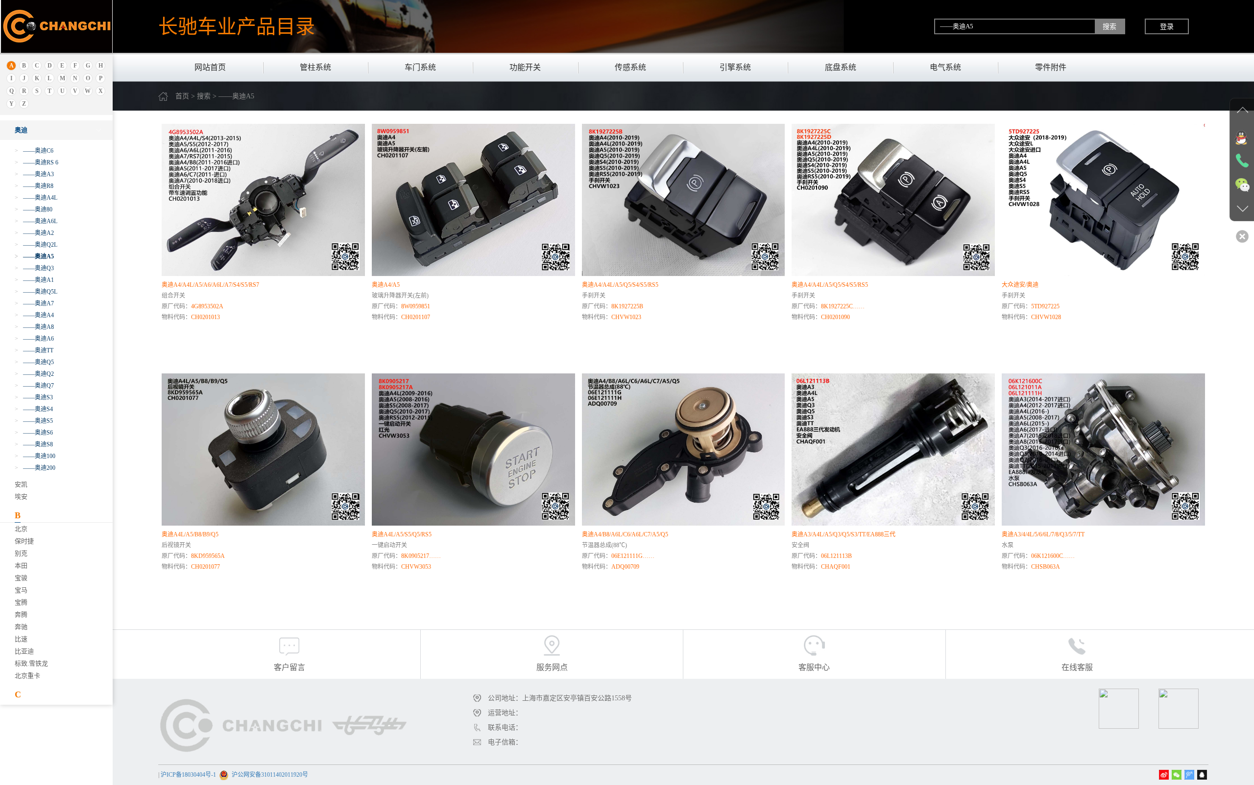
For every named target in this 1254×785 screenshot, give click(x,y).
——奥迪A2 (34, 233)
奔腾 (21, 614)
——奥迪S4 (34, 409)
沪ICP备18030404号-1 (188, 774)
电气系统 (945, 67)
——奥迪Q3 (34, 268)
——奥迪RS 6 (36, 162)
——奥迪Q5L (36, 291)
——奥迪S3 (34, 397)
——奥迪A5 (34, 256)
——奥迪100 (35, 456)
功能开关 (525, 67)
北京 (21, 528)
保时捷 (24, 541)
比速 (21, 639)
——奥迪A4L (36, 197)
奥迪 (21, 130)
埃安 (21, 496)
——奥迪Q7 (34, 385)
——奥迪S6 (34, 432)
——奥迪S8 (34, 444)
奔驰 (21, 626)
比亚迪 (24, 651)
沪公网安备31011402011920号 (270, 774)
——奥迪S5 (34, 420)
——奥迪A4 (34, 315)
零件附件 (1050, 67)
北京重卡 (27, 675)
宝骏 (21, 577)
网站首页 (210, 67)
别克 (21, 553)
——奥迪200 (35, 467)
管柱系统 (315, 67)
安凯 (21, 484)
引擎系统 (735, 67)
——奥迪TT (34, 350)
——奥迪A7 (34, 303)
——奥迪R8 (34, 186)
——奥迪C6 (34, 150)
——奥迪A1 (34, 280)
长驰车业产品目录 (236, 26)
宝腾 (21, 602)
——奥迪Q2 (34, 373)
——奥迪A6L (36, 221)
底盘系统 (840, 67)
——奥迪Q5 (34, 362)
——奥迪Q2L (36, 244)
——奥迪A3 (34, 174)
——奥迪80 (33, 209)
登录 (1167, 26)
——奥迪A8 (34, 326)
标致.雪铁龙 (31, 663)
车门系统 (420, 67)
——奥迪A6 (34, 338)
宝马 (21, 590)
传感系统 (630, 67)
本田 (21, 565)
